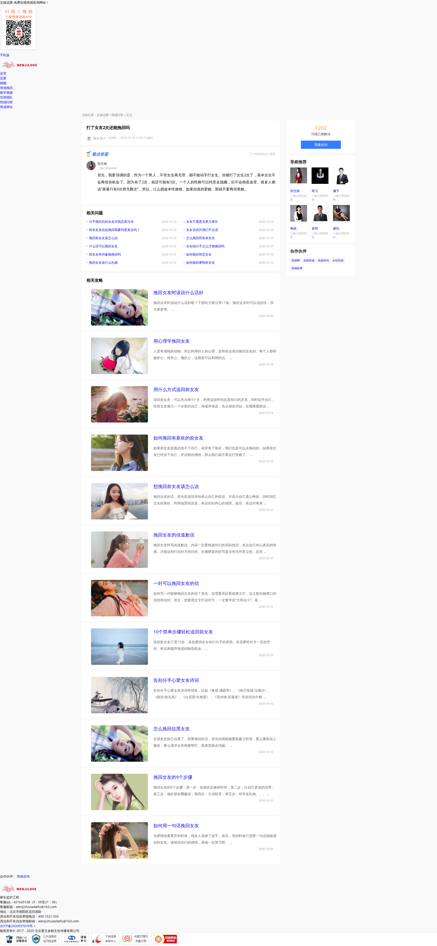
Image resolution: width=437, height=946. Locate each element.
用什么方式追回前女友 (176, 389)
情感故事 (297, 268)
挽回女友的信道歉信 (173, 535)
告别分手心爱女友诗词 (176, 680)
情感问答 (6, 102)
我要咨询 (321, 144)
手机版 (5, 55)
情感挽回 (6, 88)
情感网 (296, 260)
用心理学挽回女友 (171, 341)
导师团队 (6, 97)
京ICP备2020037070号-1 (18, 926)
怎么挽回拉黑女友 (171, 729)
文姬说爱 (103, 115)
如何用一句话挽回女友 (176, 825)
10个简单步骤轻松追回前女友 (183, 632)
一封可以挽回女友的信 (176, 583)
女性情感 (338, 260)
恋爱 (3, 78)
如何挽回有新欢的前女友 (178, 438)
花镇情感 (308, 260)
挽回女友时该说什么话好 (178, 292)
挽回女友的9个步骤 (172, 777)
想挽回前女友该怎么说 (176, 486)
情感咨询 (323, 260)
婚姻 (3, 83)
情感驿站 (6, 107)
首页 (3, 73)
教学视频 (6, 92)
